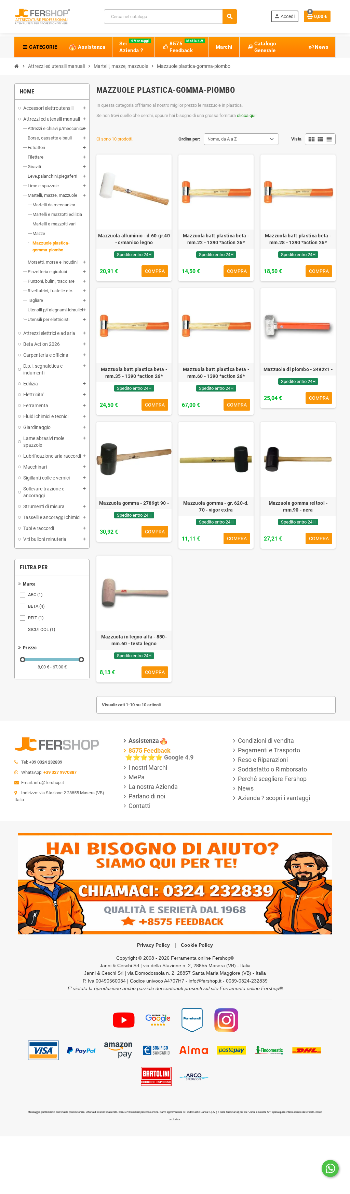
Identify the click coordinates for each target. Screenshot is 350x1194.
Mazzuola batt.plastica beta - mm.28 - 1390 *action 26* (298, 239)
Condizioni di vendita (266, 740)
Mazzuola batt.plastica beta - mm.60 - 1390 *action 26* (216, 373)
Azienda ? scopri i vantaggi (274, 797)
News (246, 788)
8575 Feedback (150, 750)
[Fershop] (42, 15)
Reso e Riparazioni (263, 759)
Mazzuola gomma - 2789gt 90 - (134, 503)
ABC (35, 594)
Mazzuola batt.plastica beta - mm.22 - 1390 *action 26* (216, 239)
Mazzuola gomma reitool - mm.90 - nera (298, 506)
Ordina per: (189, 139)
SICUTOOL (41, 629)
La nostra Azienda (153, 786)
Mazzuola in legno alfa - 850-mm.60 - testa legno (134, 640)
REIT (36, 617)
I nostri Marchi (148, 767)
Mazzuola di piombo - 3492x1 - (298, 369)
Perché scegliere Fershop (272, 778)
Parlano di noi (147, 796)
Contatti (139, 805)
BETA (36, 606)
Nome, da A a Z (222, 139)
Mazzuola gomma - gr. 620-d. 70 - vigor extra (216, 506)
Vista (296, 139)
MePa (137, 777)
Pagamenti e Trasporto (269, 750)
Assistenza (144, 740)
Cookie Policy (197, 945)
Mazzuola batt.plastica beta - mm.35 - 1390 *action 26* (134, 373)
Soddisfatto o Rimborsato (272, 769)
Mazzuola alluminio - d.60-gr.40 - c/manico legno (134, 239)
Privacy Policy (153, 945)
